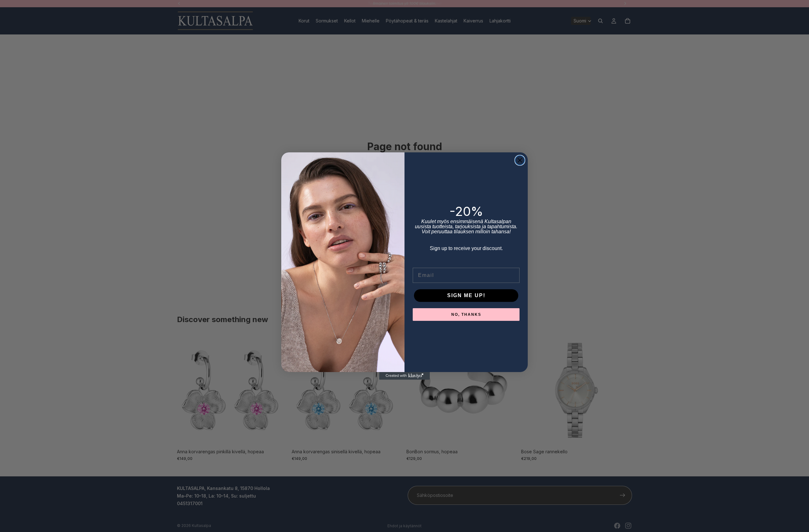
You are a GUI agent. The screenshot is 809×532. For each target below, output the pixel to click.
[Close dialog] (520, 160)
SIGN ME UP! (466, 295)
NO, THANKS (466, 314)
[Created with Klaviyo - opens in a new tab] (404, 376)
